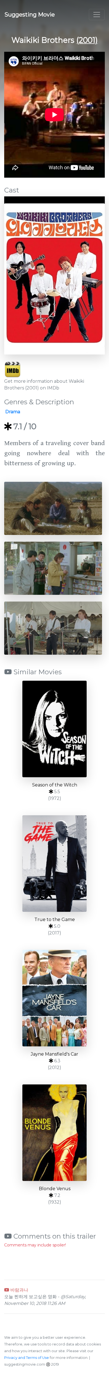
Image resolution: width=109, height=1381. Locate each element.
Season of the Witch (54, 785)
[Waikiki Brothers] (54, 278)
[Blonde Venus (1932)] (54, 1132)
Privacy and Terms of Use (26, 1358)
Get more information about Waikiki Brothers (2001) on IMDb (44, 385)
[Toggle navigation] (97, 14)
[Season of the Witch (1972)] (54, 729)
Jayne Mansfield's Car (54, 1054)
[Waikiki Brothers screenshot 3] (53, 627)
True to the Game (54, 919)
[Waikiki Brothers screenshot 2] (53, 567)
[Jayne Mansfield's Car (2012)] (54, 998)
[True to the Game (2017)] (54, 863)
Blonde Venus (54, 1188)
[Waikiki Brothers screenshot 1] (53, 508)
